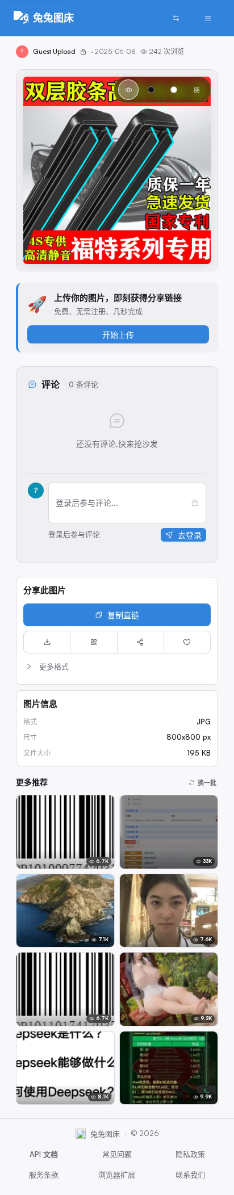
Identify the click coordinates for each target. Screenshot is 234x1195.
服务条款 (43, 1174)
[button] (117, 666)
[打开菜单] (207, 18)
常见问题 (117, 1154)
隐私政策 (190, 1154)
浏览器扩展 (116, 1174)
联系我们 (190, 1174)
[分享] (140, 642)
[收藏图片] (187, 642)
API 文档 (44, 1154)
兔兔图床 (53, 17)
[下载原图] (46, 642)
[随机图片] (176, 18)
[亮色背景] (174, 89)
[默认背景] (128, 89)
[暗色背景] (151, 89)
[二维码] (93, 642)
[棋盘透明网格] (196, 89)
